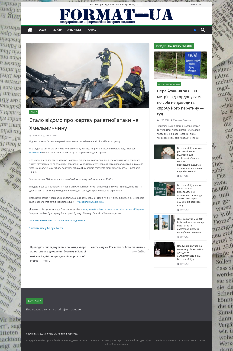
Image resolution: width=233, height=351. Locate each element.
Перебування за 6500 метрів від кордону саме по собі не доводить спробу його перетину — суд (180, 102)
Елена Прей (51, 135)
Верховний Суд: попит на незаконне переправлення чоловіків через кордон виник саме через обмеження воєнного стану (190, 195)
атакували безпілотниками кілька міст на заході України (113, 209)
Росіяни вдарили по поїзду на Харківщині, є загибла (116, 4)
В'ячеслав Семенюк (182, 120)
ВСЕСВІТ (43, 29)
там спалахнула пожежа (91, 201)
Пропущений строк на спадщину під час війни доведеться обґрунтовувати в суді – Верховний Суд (190, 252)
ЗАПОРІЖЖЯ (74, 29)
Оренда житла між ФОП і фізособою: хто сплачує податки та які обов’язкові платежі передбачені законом (190, 225)
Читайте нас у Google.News (46, 228)
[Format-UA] (29, 29)
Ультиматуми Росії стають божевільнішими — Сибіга (118, 249)
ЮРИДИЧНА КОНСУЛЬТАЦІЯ (169, 84)
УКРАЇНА (57, 29)
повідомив (35, 152)
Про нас (91, 29)
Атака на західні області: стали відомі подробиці (57, 220)
